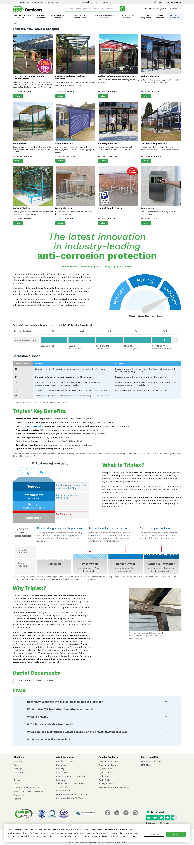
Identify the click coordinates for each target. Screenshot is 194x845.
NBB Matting (147, 765)
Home (15, 24)
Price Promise (19, 2)
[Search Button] (122, 8)
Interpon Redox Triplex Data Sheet (35, 680)
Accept (176, 834)
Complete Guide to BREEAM (69, 798)
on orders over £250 (104, 2)
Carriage (18, 769)
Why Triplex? (113, 266)
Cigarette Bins (105, 769)
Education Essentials (174, 16)
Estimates (61, 780)
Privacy (17, 776)
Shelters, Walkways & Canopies (104, 16)
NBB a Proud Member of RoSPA (71, 794)
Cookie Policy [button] (66, 836)
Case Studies (33, 2)
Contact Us (19, 795)
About (16, 765)
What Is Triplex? (91, 266)
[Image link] (27, 9)
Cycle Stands (105, 776)
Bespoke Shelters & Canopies (22, 16)
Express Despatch (40, 16)
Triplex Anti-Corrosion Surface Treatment (71, 785)
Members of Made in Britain (27, 787)
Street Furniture (160, 16)
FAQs (128, 266)
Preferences (154, 834)
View (19, 96)
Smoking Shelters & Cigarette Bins (79, 16)
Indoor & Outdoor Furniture (126, 16)
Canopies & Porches (108, 761)
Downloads (61, 765)
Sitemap (18, 761)
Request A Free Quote (155, 8)
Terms (17, 780)
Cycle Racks (104, 780)
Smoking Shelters (107, 765)
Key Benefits (69, 266)
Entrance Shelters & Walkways (114, 787)
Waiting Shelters (106, 784)
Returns (17, 799)
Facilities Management (145, 16)
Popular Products (64, 761)
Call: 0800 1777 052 (50, 2)
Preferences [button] (133, 836)
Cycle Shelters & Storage (57, 16)
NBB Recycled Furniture (152, 761)
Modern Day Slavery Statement (29, 791)
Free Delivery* (88, 2)
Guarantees (19, 772)
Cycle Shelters (106, 772)
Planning (60, 769)
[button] (158, 2)
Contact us (175, 8)
